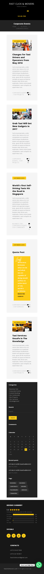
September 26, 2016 (19, 244)
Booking (13, 483)
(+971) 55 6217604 (16, 550)
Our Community (18, 227)
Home (14, 26)
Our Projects (18, 95)
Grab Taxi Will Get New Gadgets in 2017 (22, 126)
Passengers (14, 490)
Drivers (23, 486)
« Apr (10, 454)
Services (24, 490)
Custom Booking (14, 393)
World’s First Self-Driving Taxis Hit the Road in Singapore (22, 190)
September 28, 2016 (19, 41)
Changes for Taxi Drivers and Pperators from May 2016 (21, 59)
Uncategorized (14, 401)
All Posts (24, 26)
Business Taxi (17, 224)
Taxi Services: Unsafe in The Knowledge (19, 339)
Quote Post (18, 252)
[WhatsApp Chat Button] (39, 565)
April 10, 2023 (13, 466)
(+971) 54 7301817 (16, 554)
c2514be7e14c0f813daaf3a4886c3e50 (20, 464)
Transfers (13, 493)
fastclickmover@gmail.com (18, 557)
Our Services (18, 307)
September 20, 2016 (19, 322)
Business (22, 483)
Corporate (13, 486)
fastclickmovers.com (10, 569)
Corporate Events (19, 93)
